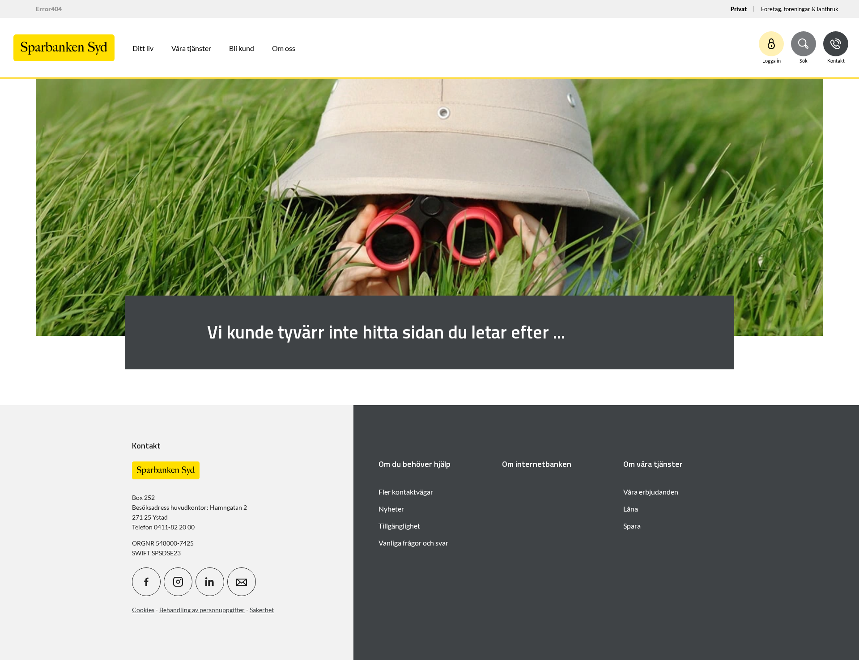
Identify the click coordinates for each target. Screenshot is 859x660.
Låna (630, 508)
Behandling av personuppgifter (202, 609)
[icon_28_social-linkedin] (210, 581)
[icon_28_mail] (241, 581)
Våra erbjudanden (650, 491)
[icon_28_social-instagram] (178, 581)
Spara (632, 525)
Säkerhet (262, 609)
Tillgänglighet (399, 525)
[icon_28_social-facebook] (146, 581)
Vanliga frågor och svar (413, 542)
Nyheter (391, 508)
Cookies (143, 609)
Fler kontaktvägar (405, 491)
